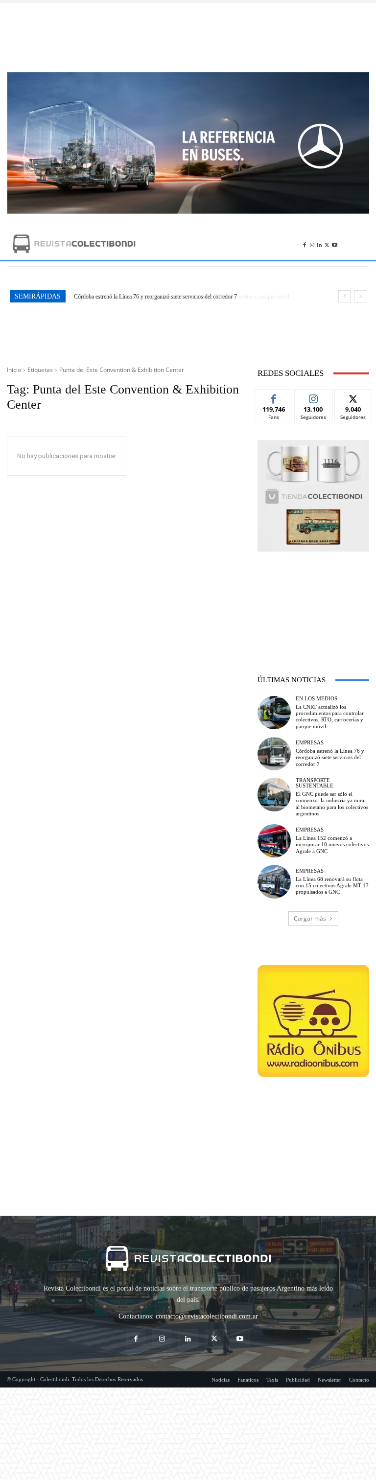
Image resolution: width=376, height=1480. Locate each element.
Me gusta (273, 396)
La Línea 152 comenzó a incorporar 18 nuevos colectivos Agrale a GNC (332, 844)
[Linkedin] (319, 243)
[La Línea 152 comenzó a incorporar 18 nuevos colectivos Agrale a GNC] (274, 840)
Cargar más (310, 918)
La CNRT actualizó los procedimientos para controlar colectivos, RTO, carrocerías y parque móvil (330, 716)
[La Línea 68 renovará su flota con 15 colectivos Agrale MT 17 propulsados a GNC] (274, 881)
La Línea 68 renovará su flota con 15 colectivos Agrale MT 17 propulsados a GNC (332, 885)
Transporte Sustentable (314, 783)
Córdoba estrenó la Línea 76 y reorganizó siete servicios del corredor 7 (154, 296)
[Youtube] (334, 243)
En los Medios (316, 698)
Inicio (14, 370)
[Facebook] (304, 243)
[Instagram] (312, 243)
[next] (360, 296)
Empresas (310, 742)
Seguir (313, 396)
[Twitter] (326, 243)
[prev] (344, 296)
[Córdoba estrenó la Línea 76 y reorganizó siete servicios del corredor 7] (274, 753)
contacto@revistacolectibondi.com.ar (207, 1316)
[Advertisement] (188, 37)
